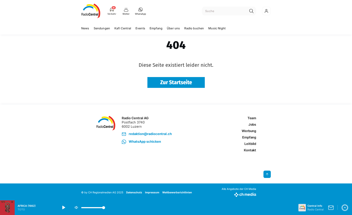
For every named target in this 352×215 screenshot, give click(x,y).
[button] (140, 11)
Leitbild (250, 144)
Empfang (156, 28)
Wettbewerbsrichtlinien (177, 192)
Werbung (249, 131)
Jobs (252, 124)
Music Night (216, 28)
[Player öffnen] (345, 207)
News (85, 28)
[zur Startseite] (90, 11)
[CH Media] (239, 194)
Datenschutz (134, 192)
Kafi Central (122, 28)
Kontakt (250, 150)
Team (251, 118)
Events (140, 28)
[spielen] (63, 207)
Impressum (152, 192)
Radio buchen (194, 28)
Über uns (173, 28)
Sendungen (102, 28)
